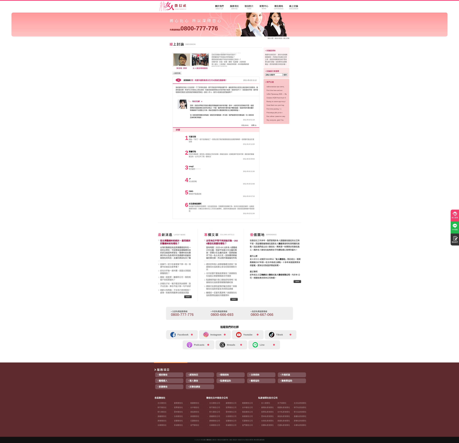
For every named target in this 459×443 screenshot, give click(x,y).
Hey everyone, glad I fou (275, 120)
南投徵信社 (194, 412)
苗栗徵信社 (178, 407)
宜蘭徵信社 (178, 421)
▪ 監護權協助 (225, 381)
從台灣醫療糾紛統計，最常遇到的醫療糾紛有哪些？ (175, 242)
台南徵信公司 (231, 416)
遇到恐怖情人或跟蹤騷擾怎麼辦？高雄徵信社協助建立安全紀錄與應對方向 (221, 266)
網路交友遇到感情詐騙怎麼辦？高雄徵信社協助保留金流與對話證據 (221, 287)
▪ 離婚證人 (162, 381)
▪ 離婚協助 (254, 381)
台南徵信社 (178, 416)
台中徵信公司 (247, 407)
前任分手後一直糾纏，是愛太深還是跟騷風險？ (175, 272)
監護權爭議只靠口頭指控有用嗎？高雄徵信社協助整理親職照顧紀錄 (221, 281)
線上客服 (455, 217)
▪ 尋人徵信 (193, 381)
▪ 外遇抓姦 (285, 375)
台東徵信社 (162, 425)
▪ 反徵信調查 (194, 387)
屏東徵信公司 (214, 421)
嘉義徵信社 (162, 416)
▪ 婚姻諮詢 (224, 375)
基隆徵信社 (178, 403)
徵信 (231, 440)
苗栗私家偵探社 (267, 412)
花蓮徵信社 (194, 421)
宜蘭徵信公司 (231, 421)
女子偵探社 (281, 403)
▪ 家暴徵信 (162, 387)
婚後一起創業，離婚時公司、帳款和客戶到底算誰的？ (175, 278)
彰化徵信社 (162, 412)
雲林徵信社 (178, 412)
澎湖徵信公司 (231, 425)
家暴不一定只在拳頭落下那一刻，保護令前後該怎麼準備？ (175, 265)
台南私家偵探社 (267, 421)
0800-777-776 (194, 28)
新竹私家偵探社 (300, 407)
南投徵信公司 (247, 412)
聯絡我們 (455, 242)
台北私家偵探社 (300, 403)
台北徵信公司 (214, 403)
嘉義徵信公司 (214, 416)
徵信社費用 (249, 440)
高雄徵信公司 (247, 416)
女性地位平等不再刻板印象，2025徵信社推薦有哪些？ (222, 242)
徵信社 (277, 38)
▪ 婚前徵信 (162, 375)
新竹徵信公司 (214, 407)
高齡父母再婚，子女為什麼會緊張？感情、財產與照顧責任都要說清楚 (175, 291)
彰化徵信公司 (214, 412)
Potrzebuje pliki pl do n (274, 113)
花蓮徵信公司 (247, 421)
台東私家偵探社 (300, 425)
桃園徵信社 (194, 403)
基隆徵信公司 (231, 403)
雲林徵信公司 (231, 412)
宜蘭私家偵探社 (267, 425)
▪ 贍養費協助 (286, 381)
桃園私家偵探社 (283, 407)
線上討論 (286, 38)
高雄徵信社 (194, 416)
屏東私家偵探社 (300, 421)
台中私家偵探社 (283, 412)
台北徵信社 (162, 403)
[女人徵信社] (175, 7)
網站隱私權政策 (259, 440)
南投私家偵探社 (283, 416)
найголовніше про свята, (275, 87)
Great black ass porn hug (275, 105)
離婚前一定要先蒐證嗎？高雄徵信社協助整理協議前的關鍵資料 (221, 294)
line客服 (455, 229)
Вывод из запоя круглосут (276, 101)
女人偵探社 (265, 403)
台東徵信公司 (214, 425)
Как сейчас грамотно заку (276, 116)
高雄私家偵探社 (283, 421)
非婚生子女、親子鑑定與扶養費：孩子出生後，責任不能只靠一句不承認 (175, 285)
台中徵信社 (194, 407)
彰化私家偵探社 (300, 412)
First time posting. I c (274, 109)
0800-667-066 (262, 315)
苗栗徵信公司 (231, 407)
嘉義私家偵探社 (300, 416)
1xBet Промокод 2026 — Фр (277, 94)
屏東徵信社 (162, 421)
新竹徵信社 (162, 407)
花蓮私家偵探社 (283, 425)
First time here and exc (275, 90)
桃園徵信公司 (247, 403)
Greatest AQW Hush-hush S (276, 98)
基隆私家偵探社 (267, 407)
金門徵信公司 (247, 425)
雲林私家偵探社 (267, 416)
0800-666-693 (222, 315)
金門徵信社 (194, 425)
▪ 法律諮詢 (254, 375)
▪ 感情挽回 (193, 375)
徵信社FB (241, 440)
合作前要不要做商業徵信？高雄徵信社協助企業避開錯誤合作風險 (221, 274)
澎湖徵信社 (178, 425)
